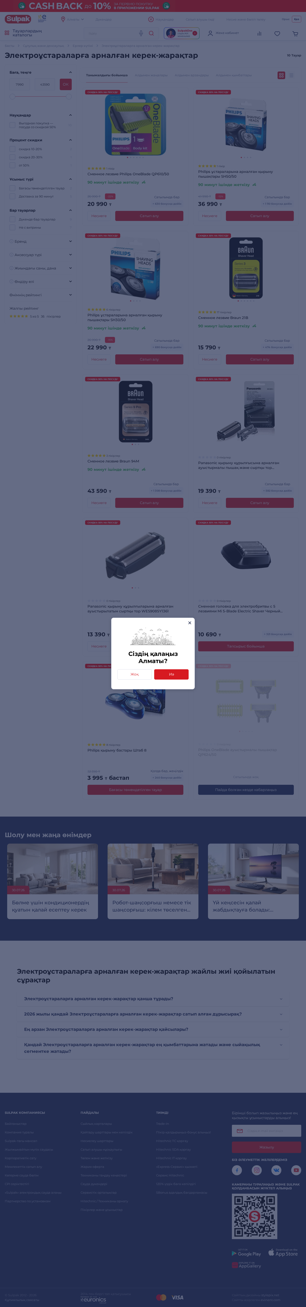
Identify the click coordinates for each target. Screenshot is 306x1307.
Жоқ (135, 674)
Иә (171, 674)
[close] (189, 622)
